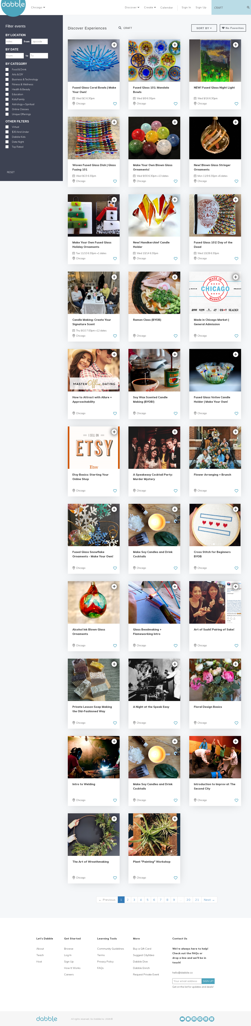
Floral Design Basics (208, 707)
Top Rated (17, 146)
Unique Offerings (21, 114)
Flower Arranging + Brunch (212, 474)
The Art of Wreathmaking (90, 861)
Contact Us (179, 938)
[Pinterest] (211, 1019)
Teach (40, 955)
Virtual (15, 126)
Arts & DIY (17, 74)
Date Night (18, 141)
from (27, 41)
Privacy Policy (105, 961)
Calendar (166, 7)
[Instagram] (188, 1019)
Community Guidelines (110, 948)
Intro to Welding (83, 784)
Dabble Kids (19, 136)
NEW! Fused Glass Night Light (214, 87)
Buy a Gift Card (142, 948)
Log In (67, 955)
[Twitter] (199, 1019)
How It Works (72, 968)
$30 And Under (20, 131)
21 (197, 900)
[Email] (182, 1019)
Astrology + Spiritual (23, 104)
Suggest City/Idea (143, 955)
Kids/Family (18, 99)
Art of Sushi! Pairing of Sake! (214, 629)
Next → (209, 900)
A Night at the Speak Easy (151, 707)
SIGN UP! (208, 981)
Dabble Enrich (141, 968)
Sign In (187, 7)
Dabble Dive (140, 961)
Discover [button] (131, 7)
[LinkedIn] (205, 1019)
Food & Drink (19, 69)
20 (189, 900)
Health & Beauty (21, 89)
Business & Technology (25, 79)
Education (17, 94)
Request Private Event (146, 974)
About (40, 948)
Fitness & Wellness (22, 84)
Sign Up (201, 7)
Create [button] (149, 7)
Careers (69, 974)
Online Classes (20, 109)
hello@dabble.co (182, 972)
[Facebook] (194, 1019)
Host (39, 961)
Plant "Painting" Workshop (152, 861)
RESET (10, 172)
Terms (101, 955)
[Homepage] (46, 1018)
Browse (68, 948)
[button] (38, 7)
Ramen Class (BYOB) (147, 319)
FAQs (100, 968)
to (27, 55)
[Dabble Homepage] (14, 8)
